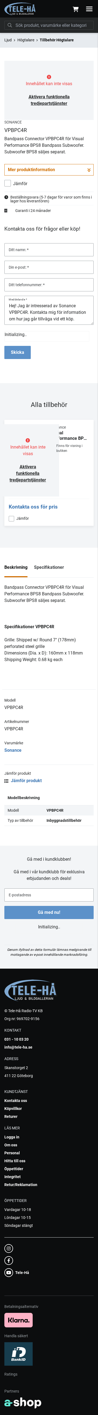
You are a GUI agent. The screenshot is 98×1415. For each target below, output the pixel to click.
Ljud (8, 40)
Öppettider (13, 1169)
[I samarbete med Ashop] (22, 1402)
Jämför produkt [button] (26, 780)
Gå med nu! (49, 912)
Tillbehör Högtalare (57, 40)
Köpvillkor (13, 1108)
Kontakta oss (15, 1100)
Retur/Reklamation (20, 1184)
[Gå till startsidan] (20, 9)
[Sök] (9, 25)
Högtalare (25, 40)
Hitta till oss (14, 1161)
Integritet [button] (12, 1177)
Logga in (11, 1137)
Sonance (13, 750)
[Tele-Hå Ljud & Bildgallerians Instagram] (47, 1248)
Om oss (10, 1145)
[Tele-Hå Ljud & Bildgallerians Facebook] (47, 1260)
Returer (10, 1116)
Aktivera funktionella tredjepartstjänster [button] (28, 473)
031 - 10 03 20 (16, 1039)
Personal (12, 1153)
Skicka (17, 352)
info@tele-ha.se (18, 1047)
